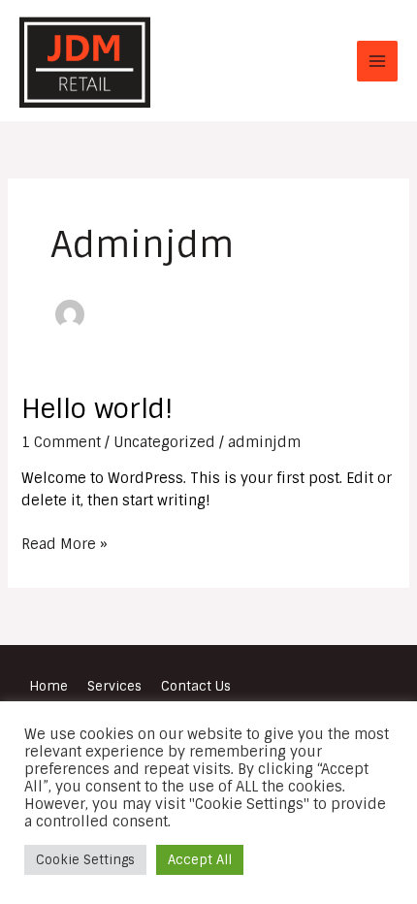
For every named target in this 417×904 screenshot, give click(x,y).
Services (114, 686)
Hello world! (97, 409)
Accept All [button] (200, 860)
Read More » (64, 543)
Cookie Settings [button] (85, 860)
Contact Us (196, 686)
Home (48, 686)
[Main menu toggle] (377, 61)
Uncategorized (164, 442)
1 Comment (61, 442)
